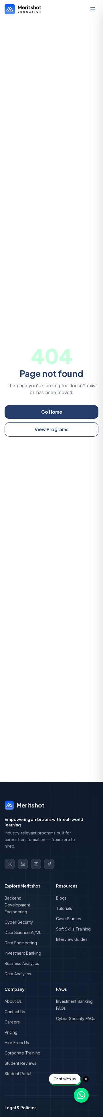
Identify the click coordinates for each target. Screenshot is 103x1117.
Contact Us (15, 1011)
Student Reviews (20, 1063)
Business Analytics (22, 963)
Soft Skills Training (73, 929)
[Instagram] (10, 864)
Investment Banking (23, 953)
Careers (12, 1021)
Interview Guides (72, 939)
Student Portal (18, 1073)
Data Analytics (18, 973)
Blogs (61, 898)
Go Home (51, 412)
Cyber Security (19, 922)
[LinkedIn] (23, 864)
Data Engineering (21, 942)
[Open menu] (92, 9)
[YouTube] (36, 864)
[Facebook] (49, 864)
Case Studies (68, 918)
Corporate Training (22, 1052)
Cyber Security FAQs (75, 1018)
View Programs (52, 429)
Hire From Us (17, 1042)
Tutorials (64, 908)
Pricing (11, 1032)
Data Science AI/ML (23, 932)
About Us (13, 1001)
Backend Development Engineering (17, 905)
